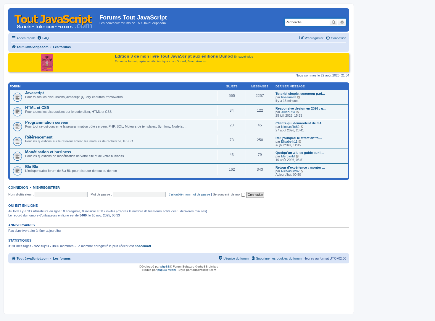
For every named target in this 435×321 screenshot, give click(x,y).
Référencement (38, 137)
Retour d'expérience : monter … (300, 167)
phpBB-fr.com (166, 269)
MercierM (288, 156)
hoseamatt (288, 97)
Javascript (34, 93)
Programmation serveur (47, 122)
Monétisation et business (48, 152)
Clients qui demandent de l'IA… (300, 123)
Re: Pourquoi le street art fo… (299, 138)
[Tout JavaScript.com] (54, 19)
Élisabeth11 (289, 141)
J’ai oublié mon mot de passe (189, 194)
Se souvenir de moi (227, 194)
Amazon (201, 61)
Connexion (18, 187)
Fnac (191, 61)
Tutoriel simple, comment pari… (300, 93)
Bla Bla (31, 166)
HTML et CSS (37, 107)
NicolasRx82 (290, 126)
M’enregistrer (46, 187)
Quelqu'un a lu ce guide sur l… (300, 152)
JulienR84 (288, 112)
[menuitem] (43, 38)
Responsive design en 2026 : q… (301, 108)
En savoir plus (243, 56)
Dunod (181, 61)
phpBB (165, 266)
